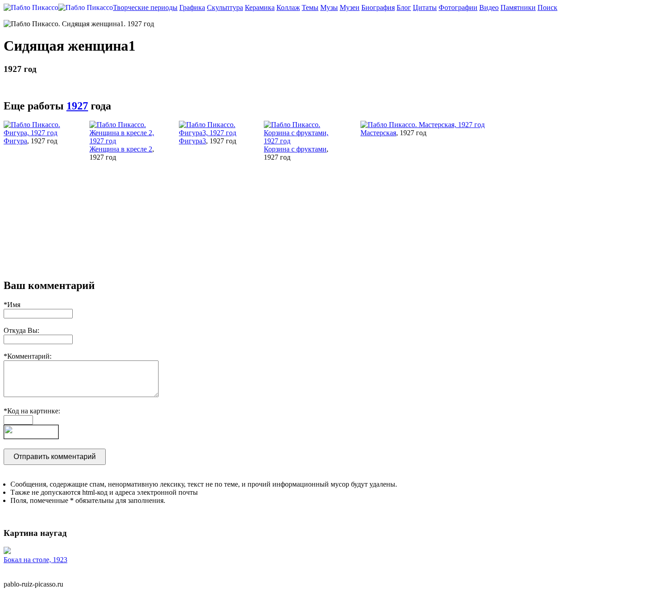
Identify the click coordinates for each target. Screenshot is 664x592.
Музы (329, 7)
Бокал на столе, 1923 (35, 560)
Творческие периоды (145, 7)
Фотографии (458, 7)
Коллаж (288, 7)
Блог (404, 7)
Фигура (15, 141)
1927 (77, 106)
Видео (489, 7)
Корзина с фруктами (295, 149)
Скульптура (225, 7)
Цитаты (425, 7)
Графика (192, 7)
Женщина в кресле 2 (120, 149)
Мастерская (378, 133)
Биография (378, 7)
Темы (310, 7)
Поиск (547, 7)
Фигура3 (192, 141)
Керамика (260, 7)
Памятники (518, 7)
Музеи (350, 7)
